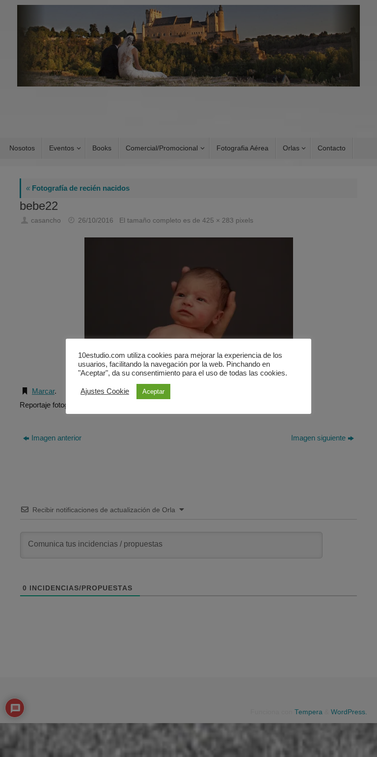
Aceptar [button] (153, 391)
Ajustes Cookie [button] (105, 391)
